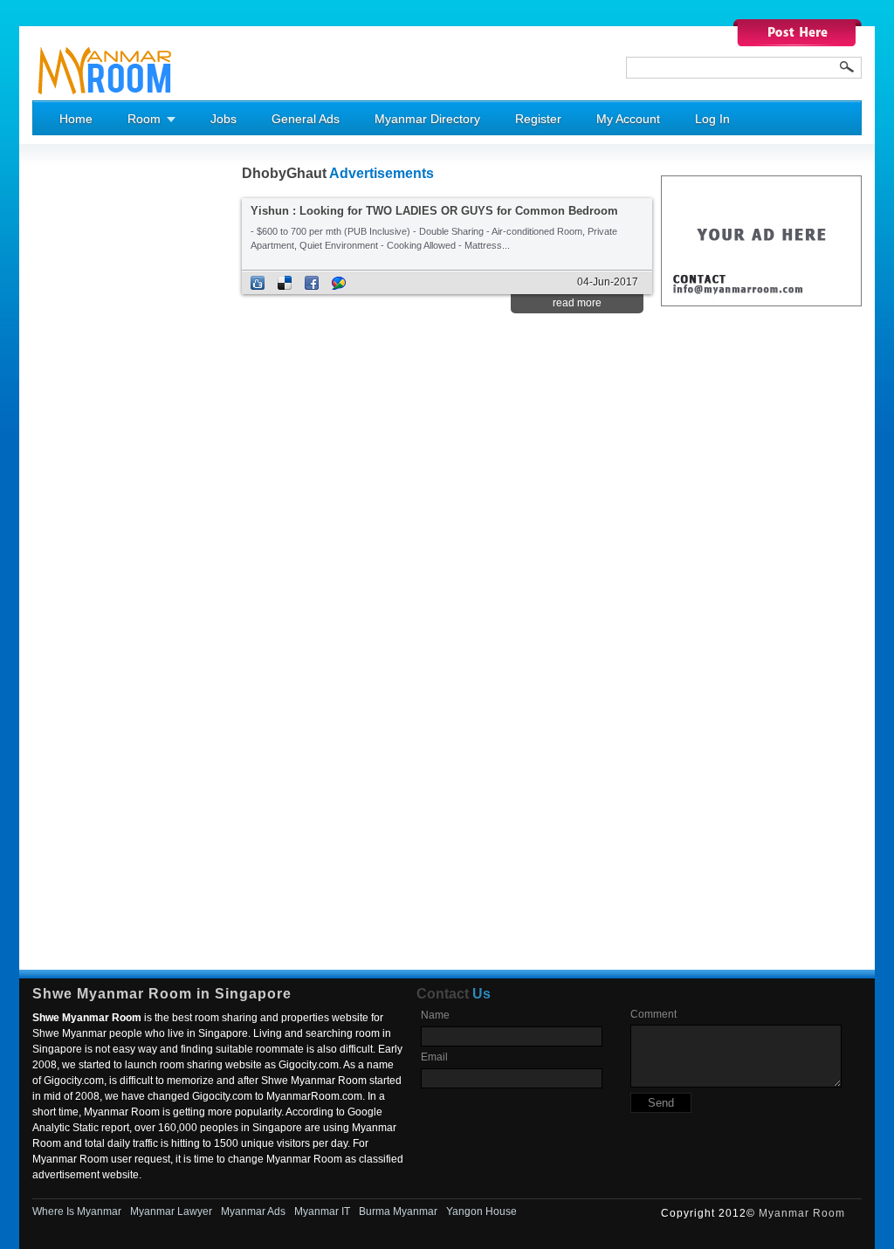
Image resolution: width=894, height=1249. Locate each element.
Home (76, 119)
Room (144, 119)
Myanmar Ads (253, 1211)
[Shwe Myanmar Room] (105, 97)
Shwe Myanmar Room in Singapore (162, 993)
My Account (628, 119)
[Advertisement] (102, 428)
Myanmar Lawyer (171, 1211)
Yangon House (481, 1211)
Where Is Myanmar (76, 1211)
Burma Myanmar (398, 1211)
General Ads (306, 119)
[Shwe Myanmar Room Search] (847, 66)
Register (538, 119)
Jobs (223, 119)
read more (577, 303)
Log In (712, 119)
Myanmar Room (802, 1213)
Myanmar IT (322, 1211)
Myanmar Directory (427, 119)
